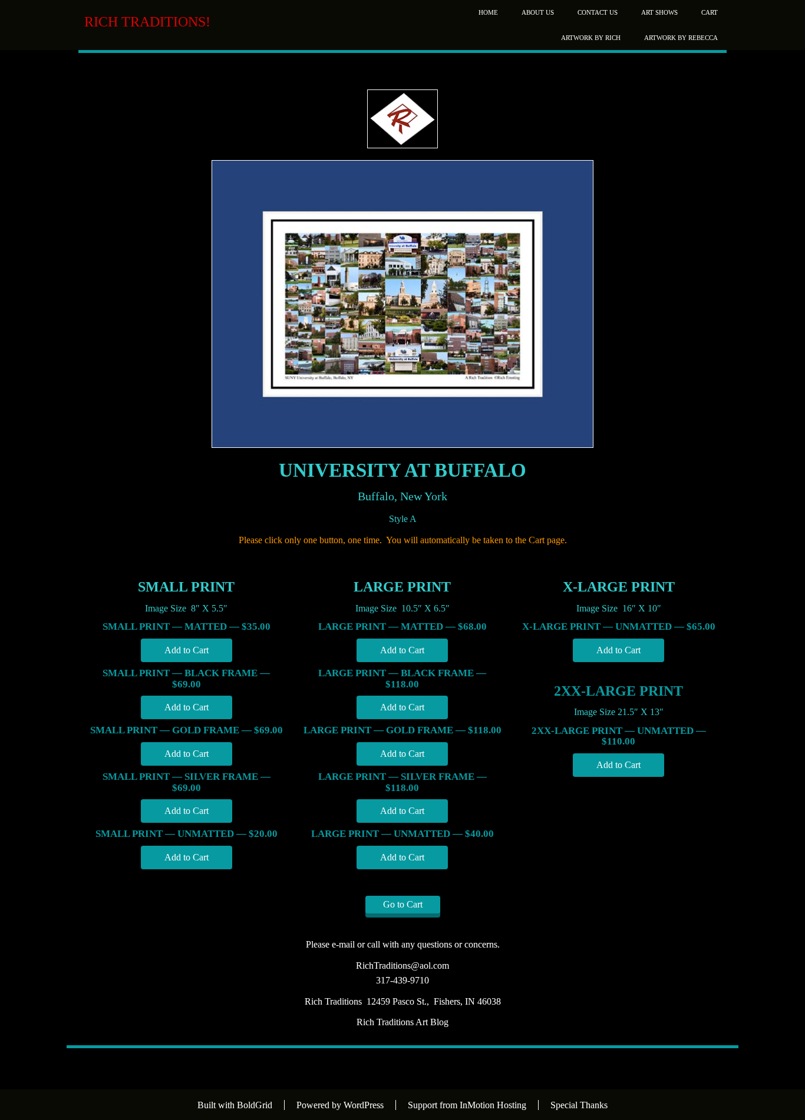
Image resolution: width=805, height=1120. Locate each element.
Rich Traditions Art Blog (402, 1022)
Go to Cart (403, 904)
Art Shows (659, 12)
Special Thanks (579, 1105)
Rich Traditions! (147, 21)
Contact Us (598, 12)
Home (488, 12)
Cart (709, 12)
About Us (538, 12)
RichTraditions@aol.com (402, 966)
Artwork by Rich (591, 37)
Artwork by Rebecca (681, 37)
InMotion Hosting (493, 1105)
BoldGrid (254, 1105)
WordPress (364, 1105)
